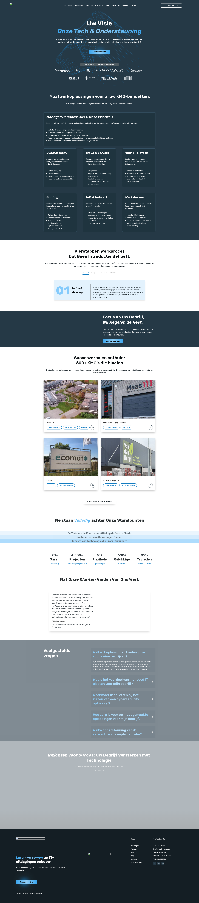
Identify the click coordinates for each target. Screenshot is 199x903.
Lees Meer (97, 771)
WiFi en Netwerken (128, 485)
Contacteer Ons (171, 6)
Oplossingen (68, 5)
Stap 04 (113, 273)
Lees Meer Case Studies (99, 501)
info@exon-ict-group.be (161, 849)
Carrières (134, 859)
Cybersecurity (70, 427)
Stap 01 (86, 273)
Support (126, 5)
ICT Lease (99, 5)
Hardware (126, 427)
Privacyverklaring (136, 862)
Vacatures (116, 5)
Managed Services (66, 485)
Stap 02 (94, 273)
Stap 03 (104, 273)
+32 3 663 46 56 (159, 846)
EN (135, 6)
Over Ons (89, 5)
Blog (107, 5)
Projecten (79, 5)
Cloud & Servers (54, 427)
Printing (84, 427)
